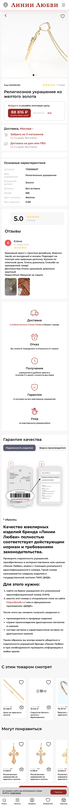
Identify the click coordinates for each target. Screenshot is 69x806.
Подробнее (15, 793)
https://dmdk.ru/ (16, 602)
